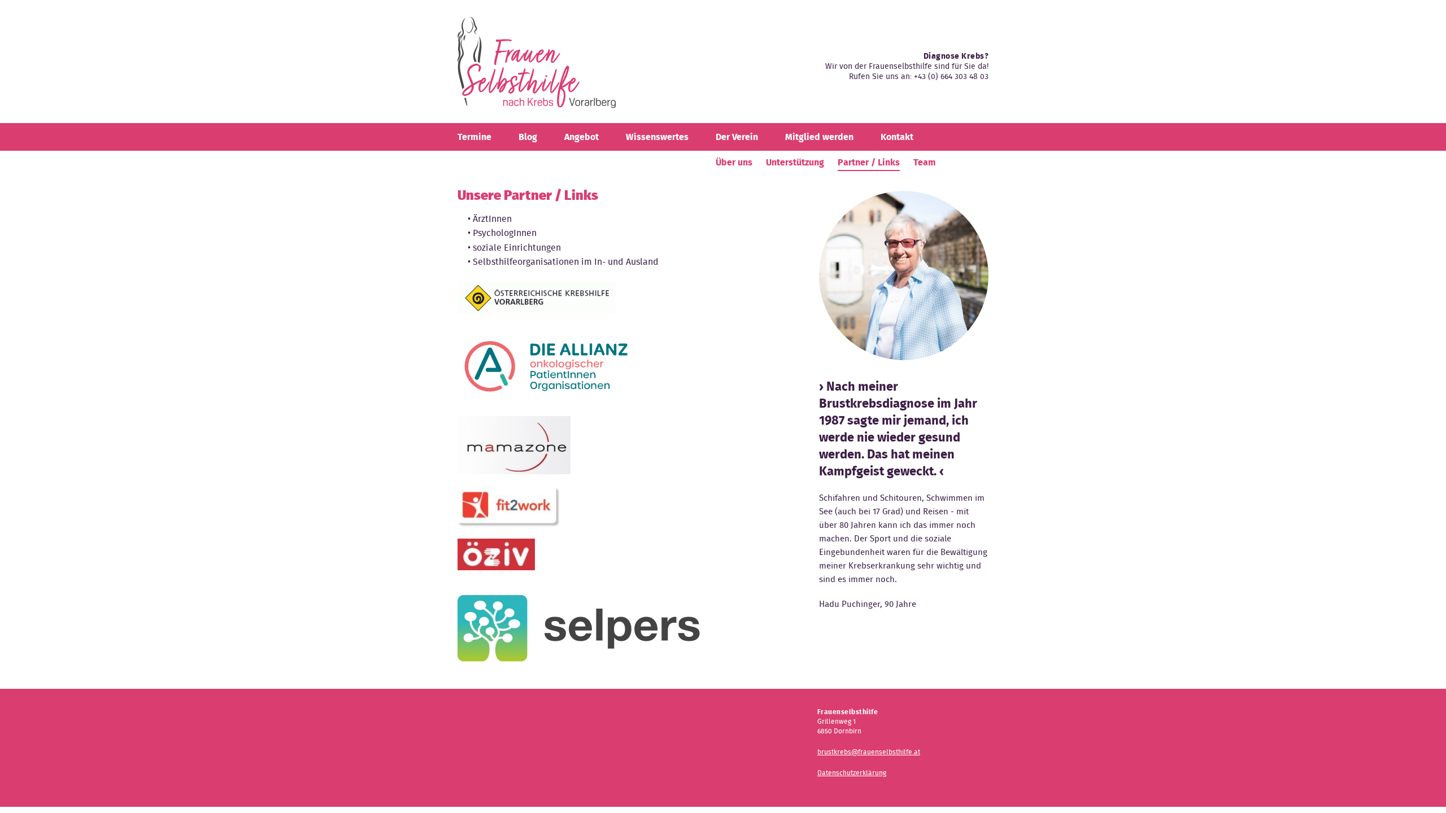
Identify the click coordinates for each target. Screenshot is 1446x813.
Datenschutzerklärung (851, 772)
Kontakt (897, 136)
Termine (474, 136)
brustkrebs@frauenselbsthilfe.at (868, 752)
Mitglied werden (819, 136)
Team (924, 162)
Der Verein (737, 136)
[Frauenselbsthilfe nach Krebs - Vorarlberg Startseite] (537, 66)
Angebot (581, 136)
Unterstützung (795, 162)
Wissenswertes (657, 136)
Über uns (734, 162)
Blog (528, 136)
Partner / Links (869, 162)
